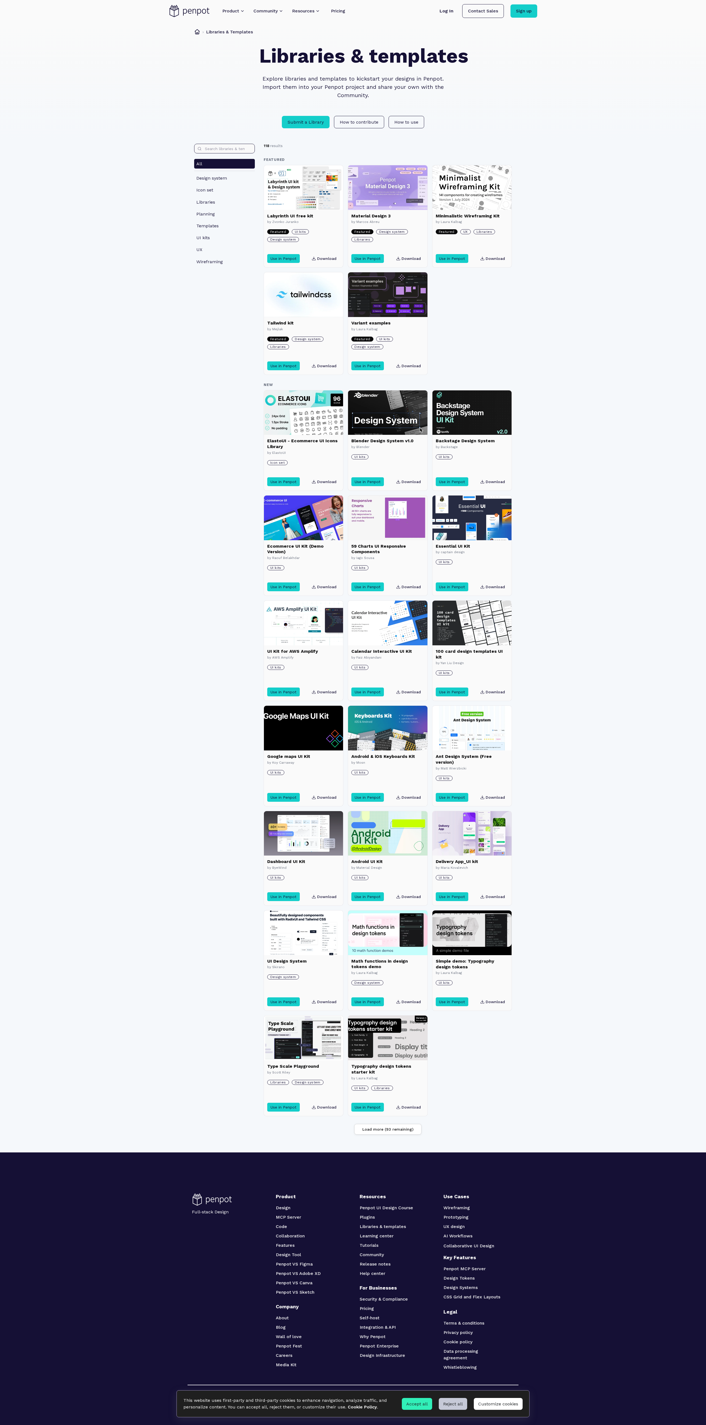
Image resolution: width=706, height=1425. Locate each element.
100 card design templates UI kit (469, 654)
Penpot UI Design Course (386, 1207)
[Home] (197, 32)
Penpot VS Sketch (295, 1292)
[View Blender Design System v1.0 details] (387, 412)
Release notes (375, 1264)
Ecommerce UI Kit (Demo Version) (295, 549)
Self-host (369, 1317)
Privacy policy (458, 1332)
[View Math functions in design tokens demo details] (387, 932)
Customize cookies (498, 1404)
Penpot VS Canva (294, 1282)
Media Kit (286, 1364)
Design (283, 1207)
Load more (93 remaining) (387, 1129)
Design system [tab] (211, 178)
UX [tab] (199, 249)
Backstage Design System (465, 440)
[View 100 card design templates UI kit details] (472, 623)
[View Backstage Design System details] (472, 412)
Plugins (367, 1217)
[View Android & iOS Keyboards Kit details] (387, 728)
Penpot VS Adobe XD (298, 1273)
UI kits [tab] (203, 237)
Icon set (277, 463)
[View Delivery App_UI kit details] (472, 833)
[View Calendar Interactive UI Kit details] (387, 623)
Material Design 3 (371, 216)
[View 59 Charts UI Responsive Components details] (387, 518)
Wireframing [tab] (209, 261)
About (282, 1317)
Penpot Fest (289, 1346)
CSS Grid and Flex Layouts (471, 1296)
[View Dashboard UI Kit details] (303, 833)
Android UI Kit (367, 861)
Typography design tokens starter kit (381, 1069)
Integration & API (378, 1327)
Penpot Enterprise (379, 1346)
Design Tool (288, 1254)
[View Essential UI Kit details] (472, 518)
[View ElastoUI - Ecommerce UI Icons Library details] (303, 412)
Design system (283, 239)
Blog (281, 1327)
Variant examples (371, 323)
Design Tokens (459, 1278)
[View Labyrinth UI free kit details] (303, 187)
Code (281, 1226)
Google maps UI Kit (288, 756)
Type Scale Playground (293, 1066)
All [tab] (199, 163)
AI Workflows (457, 1235)
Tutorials (369, 1245)
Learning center (377, 1235)
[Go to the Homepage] (189, 11)
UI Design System (287, 961)
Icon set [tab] (204, 190)
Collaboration (290, 1235)
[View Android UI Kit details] (387, 833)
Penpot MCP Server (464, 1268)
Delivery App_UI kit (457, 861)
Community (372, 1254)
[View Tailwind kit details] (303, 294)
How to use (406, 122)
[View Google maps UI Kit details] (303, 728)
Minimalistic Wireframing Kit (468, 216)
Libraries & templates (383, 1226)
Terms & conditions (463, 1323)
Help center (372, 1273)
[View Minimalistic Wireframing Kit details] (472, 187)
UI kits (300, 232)
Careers (284, 1355)
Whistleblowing (460, 1367)
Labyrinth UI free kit (290, 216)
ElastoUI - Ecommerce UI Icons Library (302, 443)
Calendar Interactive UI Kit (381, 651)
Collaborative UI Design (468, 1245)
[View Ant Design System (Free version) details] (472, 728)
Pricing (367, 1308)
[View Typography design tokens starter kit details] (387, 1038)
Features (285, 1245)
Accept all (417, 1404)
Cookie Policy (362, 1407)
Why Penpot (373, 1336)
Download (326, 258)
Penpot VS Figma (294, 1264)
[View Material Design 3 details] (387, 187)
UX (465, 232)
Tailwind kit (280, 323)
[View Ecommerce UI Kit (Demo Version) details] (303, 518)
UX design (454, 1226)
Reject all (453, 1404)
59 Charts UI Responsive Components (378, 549)
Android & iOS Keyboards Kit (383, 756)
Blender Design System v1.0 (382, 440)
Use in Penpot (283, 258)
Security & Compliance (384, 1299)
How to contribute (359, 122)
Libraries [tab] (205, 202)
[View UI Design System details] (303, 932)
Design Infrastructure (382, 1355)
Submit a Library (306, 122)
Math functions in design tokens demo (379, 963)
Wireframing (456, 1207)
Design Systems (460, 1287)
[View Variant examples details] (387, 294)
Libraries (362, 239)
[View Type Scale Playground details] (303, 1038)
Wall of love (289, 1336)
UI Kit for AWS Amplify (292, 651)
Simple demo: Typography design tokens (465, 963)
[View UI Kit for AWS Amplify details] (303, 623)
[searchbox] (224, 148)
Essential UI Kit (453, 546)
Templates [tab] (207, 225)
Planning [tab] (205, 214)
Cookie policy (457, 1341)
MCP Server (288, 1217)
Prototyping (456, 1217)
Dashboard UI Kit (286, 861)
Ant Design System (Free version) (464, 759)
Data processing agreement (461, 1354)
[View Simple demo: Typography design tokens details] (472, 932)
